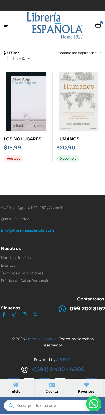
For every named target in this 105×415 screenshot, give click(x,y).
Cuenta (52, 391)
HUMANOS (68, 139)
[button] (93, 403)
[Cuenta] (51, 385)
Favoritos (86, 391)
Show (16, 58)
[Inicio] (15, 385)
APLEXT (63, 359)
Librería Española (41, 339)
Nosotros (11, 248)
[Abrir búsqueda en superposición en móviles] (52, 405)
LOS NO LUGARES (22, 139)
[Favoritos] (86, 385)
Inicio (15, 391)
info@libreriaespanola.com (27, 230)
